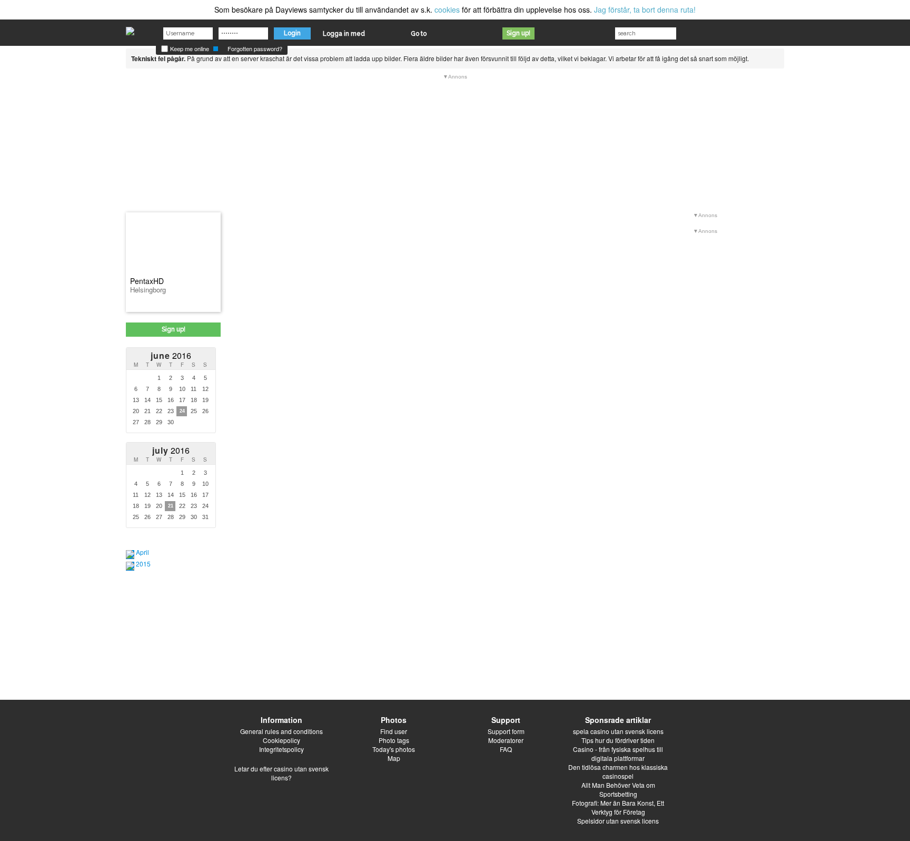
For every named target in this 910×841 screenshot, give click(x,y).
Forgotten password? (255, 48)
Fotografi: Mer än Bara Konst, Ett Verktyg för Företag (618, 807)
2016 (171, 355)
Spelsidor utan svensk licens (618, 820)
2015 (143, 563)
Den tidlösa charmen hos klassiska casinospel (618, 771)
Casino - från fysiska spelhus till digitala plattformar (618, 753)
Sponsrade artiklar (618, 720)
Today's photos (393, 749)
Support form (506, 731)
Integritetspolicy (281, 749)
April (142, 551)
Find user (393, 731)
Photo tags (394, 740)
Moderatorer (505, 740)
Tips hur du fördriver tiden (618, 740)
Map (394, 758)
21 (170, 505)
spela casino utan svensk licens (618, 731)
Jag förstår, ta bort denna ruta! (645, 9)
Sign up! (518, 33)
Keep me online (189, 48)
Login (292, 33)
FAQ (506, 749)
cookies (447, 9)
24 (182, 411)
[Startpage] (130, 28)
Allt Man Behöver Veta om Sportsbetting (618, 789)
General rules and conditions (281, 731)
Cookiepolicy (281, 740)
